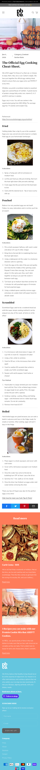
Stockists (5, 750)
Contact (4, 754)
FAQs (4, 743)
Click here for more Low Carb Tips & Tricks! (17, 498)
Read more (6, 582)
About (4, 747)
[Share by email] (33, 506)
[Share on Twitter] (15, 506)
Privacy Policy (7, 758)
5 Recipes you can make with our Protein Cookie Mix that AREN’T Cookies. (18, 632)
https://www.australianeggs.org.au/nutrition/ (17, 119)
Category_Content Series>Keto (21, 55)
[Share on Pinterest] (24, 506)
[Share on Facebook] (6, 506)
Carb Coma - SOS (10, 564)
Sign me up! (11, 731)
